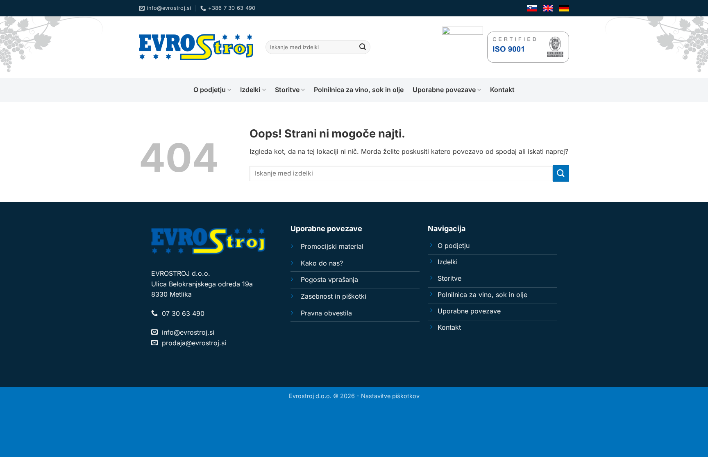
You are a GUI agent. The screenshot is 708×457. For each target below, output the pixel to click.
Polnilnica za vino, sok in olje (359, 90)
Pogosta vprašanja (329, 279)
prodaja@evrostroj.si (194, 343)
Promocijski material (332, 246)
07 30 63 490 (183, 313)
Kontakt (502, 90)
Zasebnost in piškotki (333, 296)
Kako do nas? (322, 263)
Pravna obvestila (326, 313)
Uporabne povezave (444, 90)
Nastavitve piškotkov (390, 395)
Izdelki (250, 90)
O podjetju (209, 90)
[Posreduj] (363, 47)
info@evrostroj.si (188, 332)
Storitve (287, 90)
